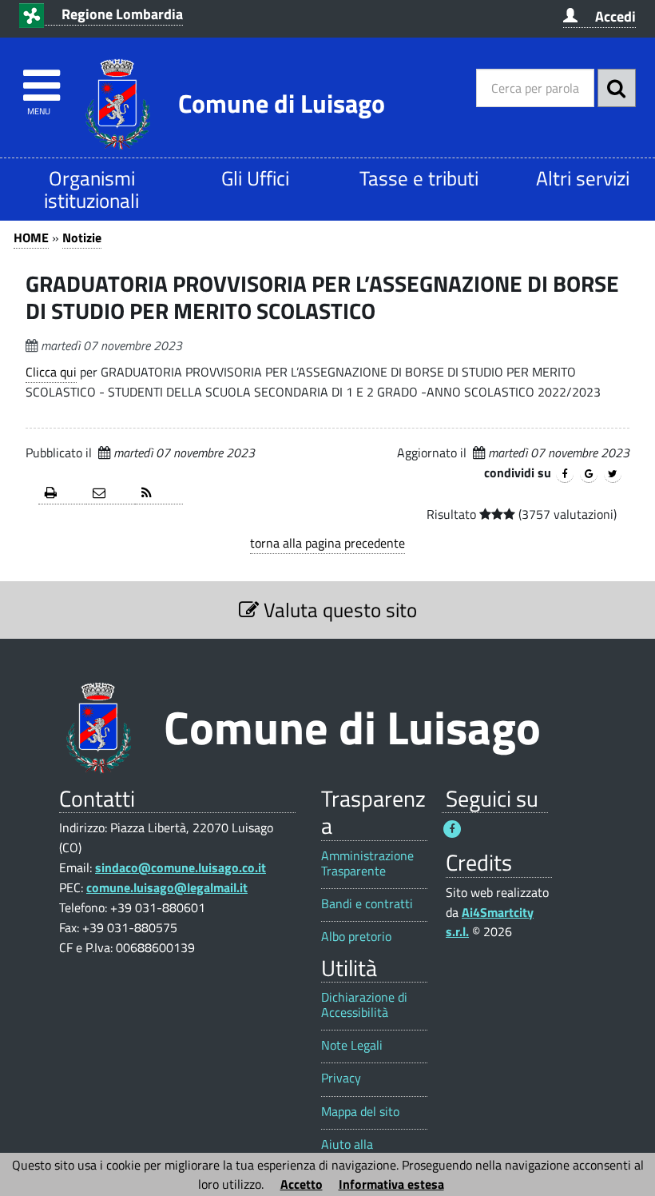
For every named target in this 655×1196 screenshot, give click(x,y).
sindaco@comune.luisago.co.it (180, 867)
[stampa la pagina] (62, 493)
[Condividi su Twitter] (612, 474)
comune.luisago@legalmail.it (167, 887)
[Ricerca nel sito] (616, 88)
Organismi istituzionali (91, 189)
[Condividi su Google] (588, 474)
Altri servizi (582, 177)
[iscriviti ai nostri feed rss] (159, 493)
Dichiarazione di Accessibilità (364, 1005)
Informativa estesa (391, 1184)
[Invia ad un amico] (110, 493)
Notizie (81, 237)
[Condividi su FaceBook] (565, 474)
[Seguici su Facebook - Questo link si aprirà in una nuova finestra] (452, 829)
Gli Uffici (255, 177)
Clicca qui (51, 371)
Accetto (301, 1184)
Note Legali (352, 1045)
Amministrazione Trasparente (367, 863)
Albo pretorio (356, 936)
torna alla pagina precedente (327, 542)
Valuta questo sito (338, 609)
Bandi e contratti (367, 903)
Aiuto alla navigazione (353, 1152)
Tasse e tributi (418, 177)
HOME (31, 237)
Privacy (341, 1078)
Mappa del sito (360, 1111)
